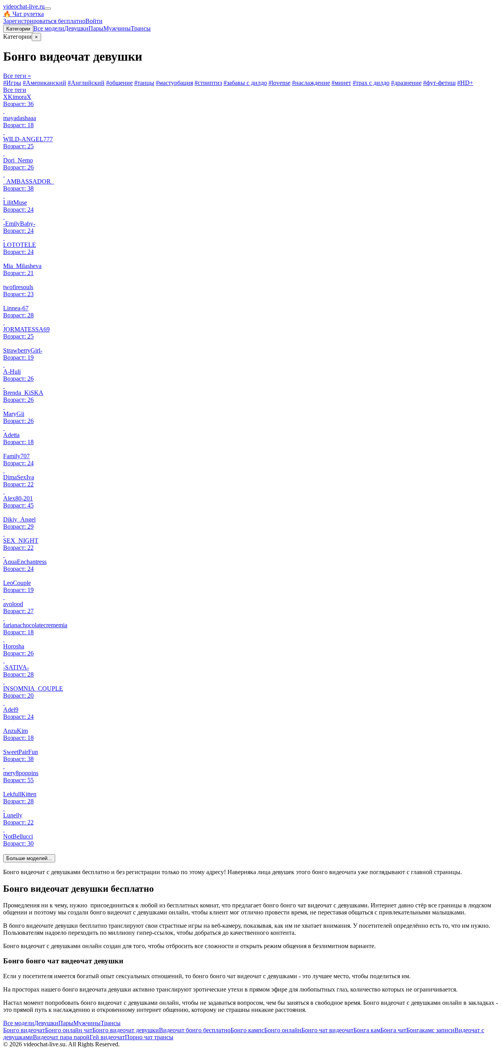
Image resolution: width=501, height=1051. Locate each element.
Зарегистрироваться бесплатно (44, 21)
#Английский (86, 82)
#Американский (44, 82)
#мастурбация (174, 82)
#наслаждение (311, 82)
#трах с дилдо (371, 82)
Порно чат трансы (149, 1037)
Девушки (76, 28)
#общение (119, 82)
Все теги (14, 89)
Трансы (141, 28)
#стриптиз (208, 82)
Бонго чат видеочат (327, 1030)
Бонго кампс (247, 1030)
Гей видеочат (107, 1037)
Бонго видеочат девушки (125, 1030)
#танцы (144, 82)
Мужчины (117, 28)
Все (48, 28)
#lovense (279, 82)
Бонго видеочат (24, 1030)
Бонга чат (393, 1030)
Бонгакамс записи (430, 1030)
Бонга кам (366, 1030)
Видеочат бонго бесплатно (195, 1030)
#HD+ (465, 82)
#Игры (12, 82)
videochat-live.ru (24, 6)
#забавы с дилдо (245, 82)
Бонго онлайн (282, 1030)
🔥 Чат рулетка (23, 14)
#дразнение (406, 82)
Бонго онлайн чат (68, 1030)
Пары (95, 28)
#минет (341, 82)
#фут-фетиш (439, 82)
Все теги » (17, 75)
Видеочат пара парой (61, 1037)
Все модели (18, 1023)
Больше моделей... (29, 858)
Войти (94, 21)
